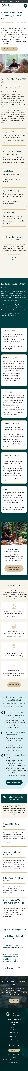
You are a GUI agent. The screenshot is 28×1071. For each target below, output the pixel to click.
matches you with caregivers (9, 102)
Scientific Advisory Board (13, 307)
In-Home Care (14, 1022)
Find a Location (6, 1054)
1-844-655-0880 (4, 1)
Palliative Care (14, 1037)
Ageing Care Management (14, 1040)
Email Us (12, 1)
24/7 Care (14, 1025)
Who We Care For (14, 684)
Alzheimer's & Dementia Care (14, 1019)
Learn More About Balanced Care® (14, 568)
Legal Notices (14, 1054)
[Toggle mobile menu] (25, 6)
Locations (23, 1)
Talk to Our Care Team (9, 49)
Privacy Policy (21, 1054)
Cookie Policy (14, 1057)
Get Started (14, 1001)
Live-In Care (14, 1027)
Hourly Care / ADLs (14, 1029)
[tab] (5, 273)
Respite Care (14, 1032)
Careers (17, 1)
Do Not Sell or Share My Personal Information (14, 1059)
